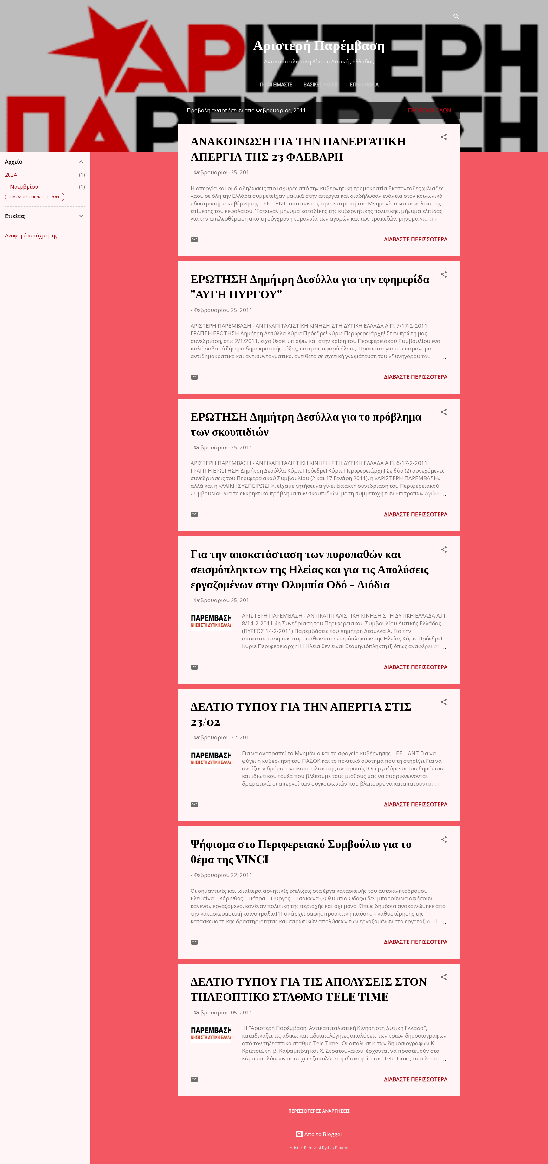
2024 (10, 174)
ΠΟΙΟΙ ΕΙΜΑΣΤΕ (276, 84)
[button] (443, 138)
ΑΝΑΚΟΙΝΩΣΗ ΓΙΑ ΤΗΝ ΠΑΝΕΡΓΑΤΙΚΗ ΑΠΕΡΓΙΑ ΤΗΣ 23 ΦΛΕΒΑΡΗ (298, 148)
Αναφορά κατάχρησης (31, 235)
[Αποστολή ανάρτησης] (194, 241)
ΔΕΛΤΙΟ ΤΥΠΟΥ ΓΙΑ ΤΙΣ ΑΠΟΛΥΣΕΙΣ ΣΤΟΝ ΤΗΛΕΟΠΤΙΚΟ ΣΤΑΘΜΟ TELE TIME (309, 988)
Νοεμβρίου (24, 186)
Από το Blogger (322, 1134)
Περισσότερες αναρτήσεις (319, 1111)
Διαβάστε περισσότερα (415, 239)
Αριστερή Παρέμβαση (319, 44)
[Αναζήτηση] (456, 17)
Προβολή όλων (429, 110)
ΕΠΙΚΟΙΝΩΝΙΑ (364, 84)
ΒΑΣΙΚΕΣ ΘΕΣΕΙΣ (321, 84)
